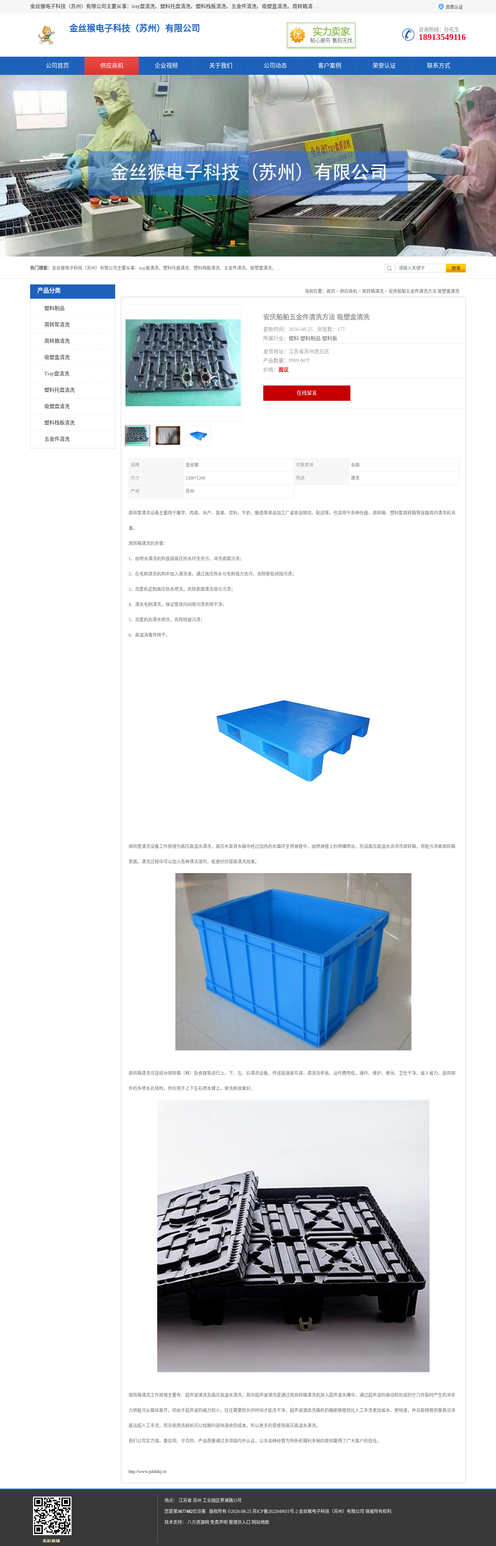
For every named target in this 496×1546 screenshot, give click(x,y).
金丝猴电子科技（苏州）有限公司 (331, 1511)
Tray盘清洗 (56, 373)
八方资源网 (198, 1522)
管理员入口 (240, 1522)
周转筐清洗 (57, 324)
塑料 (294, 338)
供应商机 (111, 65)
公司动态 (275, 65)
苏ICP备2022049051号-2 (275, 1511)
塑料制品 (54, 308)
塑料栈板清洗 (59, 422)
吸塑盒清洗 (57, 357)
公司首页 (57, 65)
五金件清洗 (57, 439)
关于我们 (220, 65)
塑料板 (329, 338)
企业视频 (166, 65)
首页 (330, 291)
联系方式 (438, 65)
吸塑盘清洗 (57, 406)
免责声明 (219, 1522)
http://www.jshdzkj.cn (147, 1471)
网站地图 (260, 1522)
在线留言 (307, 393)
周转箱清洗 (57, 341)
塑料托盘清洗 (59, 390)
